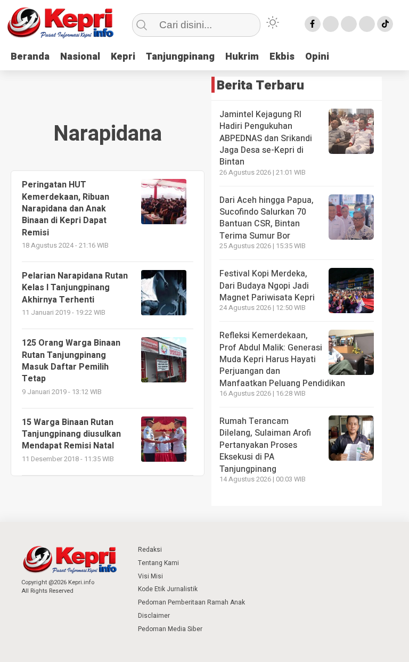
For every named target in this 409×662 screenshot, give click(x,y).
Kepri (123, 57)
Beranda (30, 57)
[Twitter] (331, 24)
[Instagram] (349, 24)
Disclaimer (154, 615)
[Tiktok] (385, 24)
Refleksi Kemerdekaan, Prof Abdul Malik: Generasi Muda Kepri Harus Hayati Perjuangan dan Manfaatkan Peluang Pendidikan (282, 359)
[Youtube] (367, 24)
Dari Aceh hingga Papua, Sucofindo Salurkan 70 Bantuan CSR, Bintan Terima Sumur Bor (266, 218)
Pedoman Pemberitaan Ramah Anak (191, 602)
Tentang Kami (158, 563)
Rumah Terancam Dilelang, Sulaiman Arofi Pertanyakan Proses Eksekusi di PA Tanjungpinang (265, 445)
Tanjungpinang (180, 57)
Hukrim (242, 57)
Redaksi (150, 549)
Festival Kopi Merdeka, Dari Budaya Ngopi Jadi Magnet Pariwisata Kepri (267, 285)
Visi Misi (150, 576)
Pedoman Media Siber (170, 629)
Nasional (80, 57)
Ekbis (282, 57)
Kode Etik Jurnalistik (168, 589)
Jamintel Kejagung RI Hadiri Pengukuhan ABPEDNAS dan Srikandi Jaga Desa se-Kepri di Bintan (265, 138)
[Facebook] (313, 24)
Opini (317, 57)
